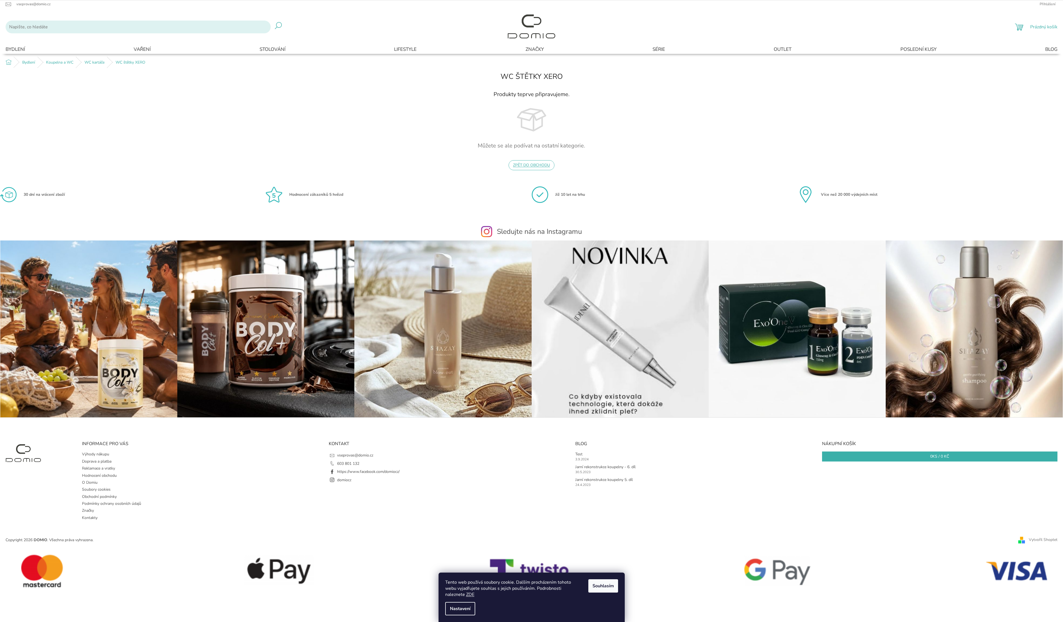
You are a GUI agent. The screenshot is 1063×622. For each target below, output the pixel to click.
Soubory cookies (96, 489)
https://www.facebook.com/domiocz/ (368, 471)
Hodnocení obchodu (99, 475)
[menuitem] (15, 49)
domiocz (344, 480)
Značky (88, 510)
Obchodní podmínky (99, 496)
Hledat (278, 27)
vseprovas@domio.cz (355, 455)
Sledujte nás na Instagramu (539, 231)
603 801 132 (348, 463)
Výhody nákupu (95, 454)
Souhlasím (603, 586)
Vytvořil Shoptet (1043, 539)
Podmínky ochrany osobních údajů (111, 503)
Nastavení (460, 609)
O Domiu (90, 482)
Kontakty (90, 517)
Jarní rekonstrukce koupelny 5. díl (604, 479)
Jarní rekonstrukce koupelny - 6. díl (605, 467)
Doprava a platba (96, 461)
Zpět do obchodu (531, 165)
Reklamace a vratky (98, 468)
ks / (939, 456)
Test (578, 454)
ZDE (470, 594)
